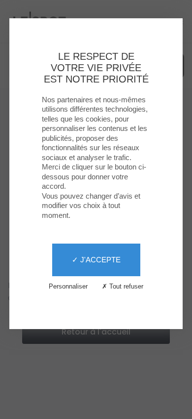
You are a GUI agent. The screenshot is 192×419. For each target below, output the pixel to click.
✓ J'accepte (96, 259)
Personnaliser (68, 286)
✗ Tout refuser (122, 286)
